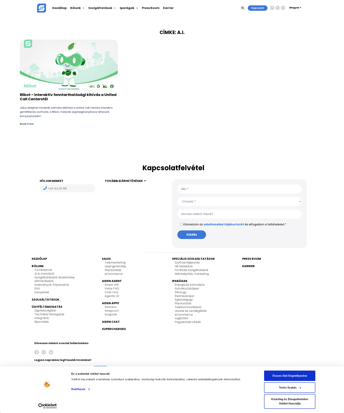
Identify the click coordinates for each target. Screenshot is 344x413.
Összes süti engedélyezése (290, 375)
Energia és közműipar (190, 285)
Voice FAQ (112, 288)
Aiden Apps (110, 303)
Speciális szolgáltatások (193, 259)
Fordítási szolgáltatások (191, 270)
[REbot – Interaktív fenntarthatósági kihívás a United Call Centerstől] (69, 65)
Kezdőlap (59, 8)
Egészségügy (184, 300)
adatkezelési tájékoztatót (224, 224)
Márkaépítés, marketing (192, 274)
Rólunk (75, 8)
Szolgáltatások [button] (100, 8)
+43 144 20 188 (57, 188)
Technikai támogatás (49, 314)
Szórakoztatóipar (187, 288)
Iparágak (127, 8)
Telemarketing (115, 262)
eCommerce (114, 274)
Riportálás (41, 322)
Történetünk (43, 270)
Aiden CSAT (111, 322)
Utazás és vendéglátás (191, 311)
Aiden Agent (112, 281)
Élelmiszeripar (184, 296)
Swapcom (112, 311)
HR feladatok (184, 266)
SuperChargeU (114, 329)
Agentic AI (112, 296)
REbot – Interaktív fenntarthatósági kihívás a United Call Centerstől (68, 97)
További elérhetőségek (124, 181)
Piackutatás (113, 270)
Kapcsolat (257, 7)
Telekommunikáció (188, 307)
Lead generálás (115, 266)
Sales (106, 259)
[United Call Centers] (41, 8)
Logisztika (181, 318)
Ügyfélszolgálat (45, 310)
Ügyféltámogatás (47, 307)
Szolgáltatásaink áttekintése (54, 277)
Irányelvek (41, 292)
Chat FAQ (111, 292)
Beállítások (78, 389)
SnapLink (111, 314)
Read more (27, 124)
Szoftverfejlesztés (187, 262)
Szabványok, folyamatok (51, 285)
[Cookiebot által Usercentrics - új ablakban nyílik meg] (47, 406)
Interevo (111, 307)
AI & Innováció (44, 274)
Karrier (168, 8)
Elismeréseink (44, 281)
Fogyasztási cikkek (188, 322)
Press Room (150, 8)
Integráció (41, 318)
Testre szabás (288, 387)
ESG (37, 288)
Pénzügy (181, 292)
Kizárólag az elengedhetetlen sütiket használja (289, 401)
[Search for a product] (242, 8)
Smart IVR (112, 285)
